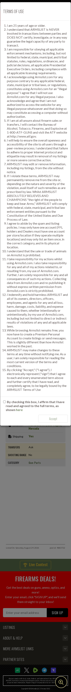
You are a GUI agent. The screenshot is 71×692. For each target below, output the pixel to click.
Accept (53, 418)
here (19, 410)
